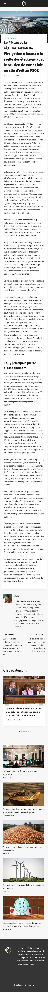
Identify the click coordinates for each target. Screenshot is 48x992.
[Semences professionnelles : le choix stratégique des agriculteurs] (24, 832)
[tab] (19, 731)
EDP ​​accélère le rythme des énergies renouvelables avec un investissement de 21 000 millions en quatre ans (12, 645)
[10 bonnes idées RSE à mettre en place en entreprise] (24, 756)
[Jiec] (24, 3)
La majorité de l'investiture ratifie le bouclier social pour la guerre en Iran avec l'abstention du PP (23, 712)
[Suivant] (41, 702)
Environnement (10, 38)
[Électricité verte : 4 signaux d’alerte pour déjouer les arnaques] (24, 870)
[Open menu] (5, 3)
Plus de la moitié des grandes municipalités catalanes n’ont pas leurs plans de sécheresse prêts (36, 643)
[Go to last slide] (7, 702)
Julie (17, 595)
